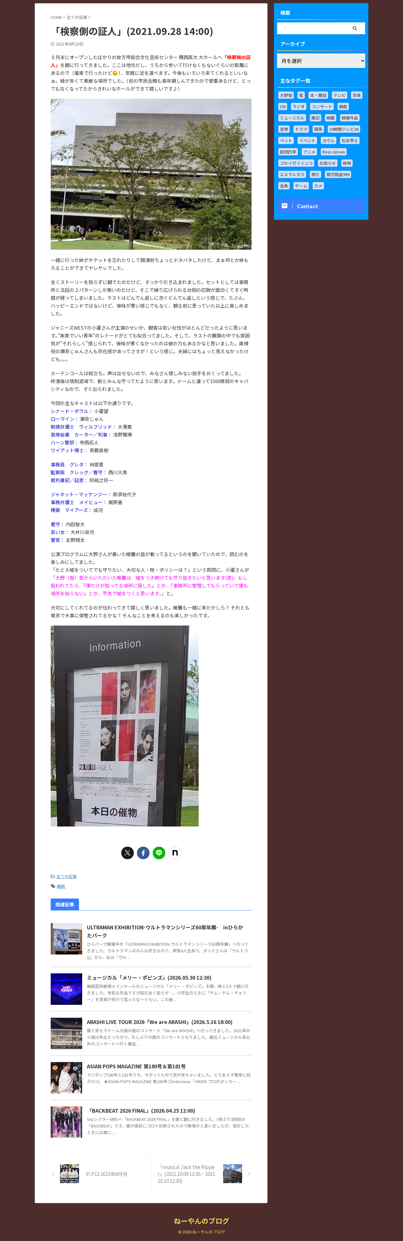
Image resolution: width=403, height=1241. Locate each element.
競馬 (318, 129)
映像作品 (350, 118)
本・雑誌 (318, 95)
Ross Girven (333, 152)
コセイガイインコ (296, 163)
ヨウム (328, 140)
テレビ (339, 95)
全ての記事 (66, 876)
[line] (159, 853)
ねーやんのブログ (201, 1221)
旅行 (315, 174)
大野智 (286, 95)
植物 (347, 163)
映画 (330, 118)
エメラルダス (292, 174)
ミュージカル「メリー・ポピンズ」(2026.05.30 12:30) (149, 977)
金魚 (284, 186)
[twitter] (127, 853)
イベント (307, 140)
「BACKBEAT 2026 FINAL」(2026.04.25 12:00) (141, 1110)
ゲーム (301, 186)
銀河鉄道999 (337, 174)
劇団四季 (288, 152)
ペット (286, 140)
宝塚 (284, 129)
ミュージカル (292, 118)
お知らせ (328, 163)
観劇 (61, 886)
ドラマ (301, 129)
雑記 (315, 118)
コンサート (322, 106)
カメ (318, 186)
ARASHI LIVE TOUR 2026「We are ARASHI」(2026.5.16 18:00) (160, 1022)
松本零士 (350, 140)
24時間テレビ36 (344, 129)
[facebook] (143, 853)
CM (283, 106)
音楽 (357, 95)
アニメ (309, 152)
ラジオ (298, 106)
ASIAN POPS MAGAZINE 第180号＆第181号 (136, 1066)
